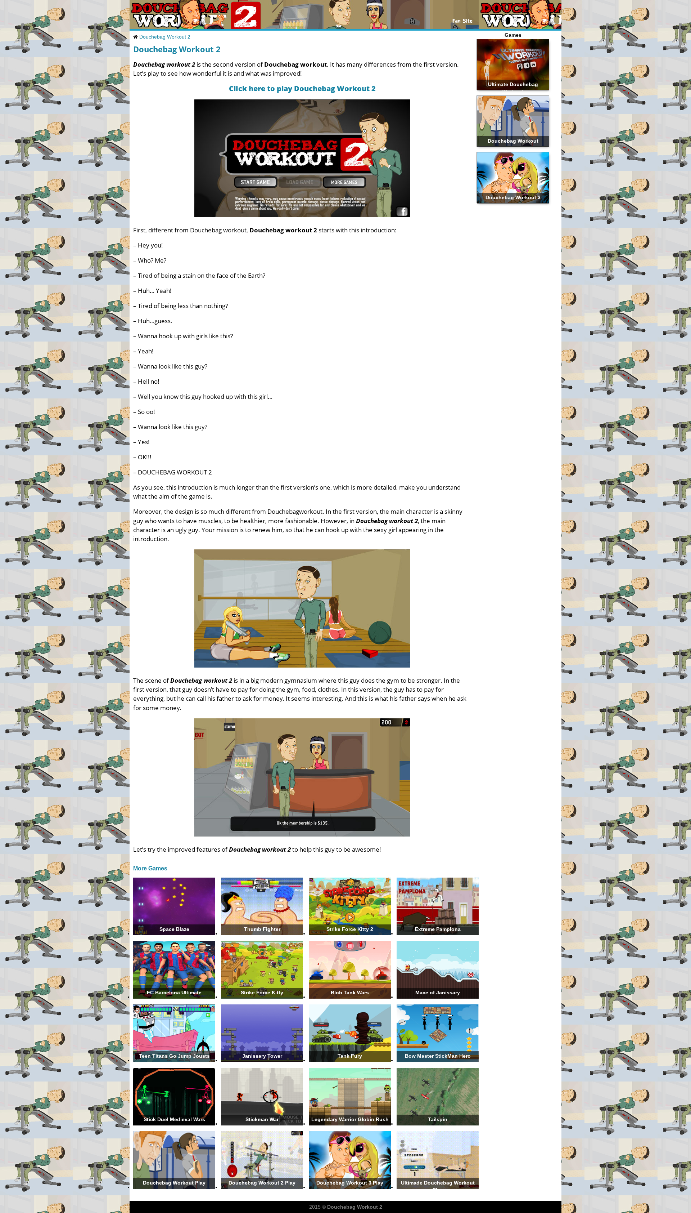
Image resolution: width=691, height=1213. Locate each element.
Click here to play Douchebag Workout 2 (302, 88)
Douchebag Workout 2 (164, 37)
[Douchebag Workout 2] (179, 27)
